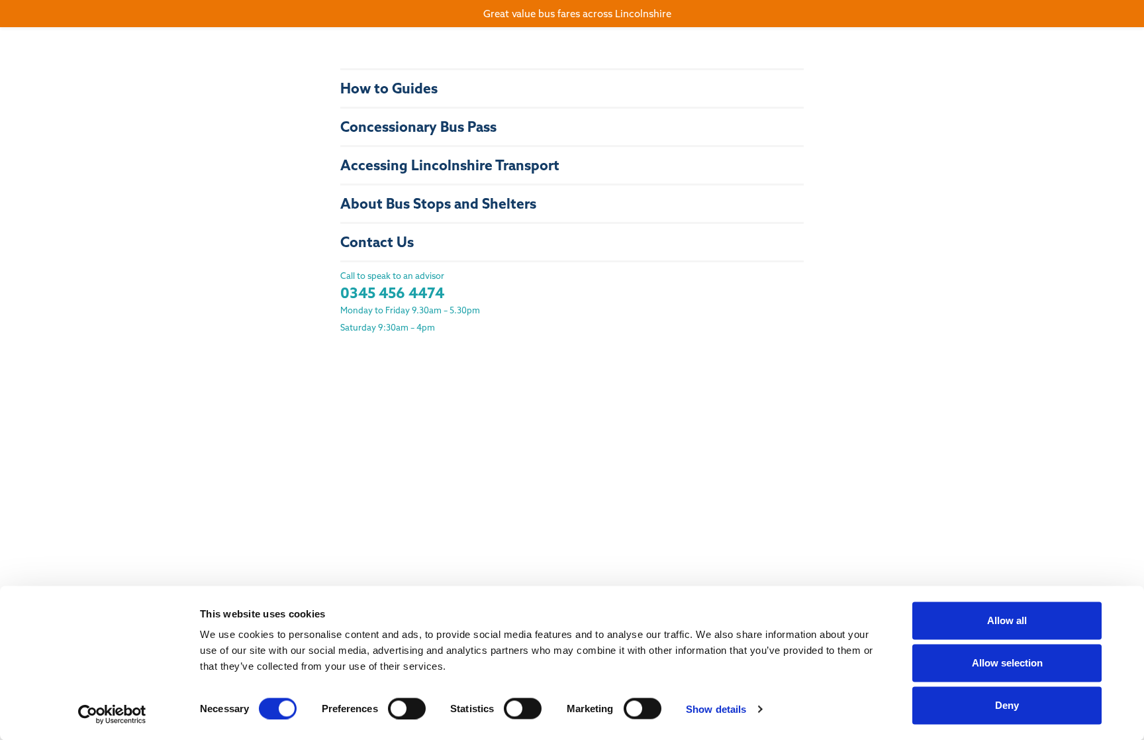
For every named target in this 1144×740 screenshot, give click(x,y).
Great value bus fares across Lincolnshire (577, 13)
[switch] (407, 708)
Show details (716, 708)
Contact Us (377, 242)
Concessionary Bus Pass (418, 127)
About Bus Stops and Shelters (438, 204)
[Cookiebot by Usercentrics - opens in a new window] (112, 714)
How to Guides (389, 88)
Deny (1007, 705)
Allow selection (1007, 662)
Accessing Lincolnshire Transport (449, 165)
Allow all (1007, 620)
